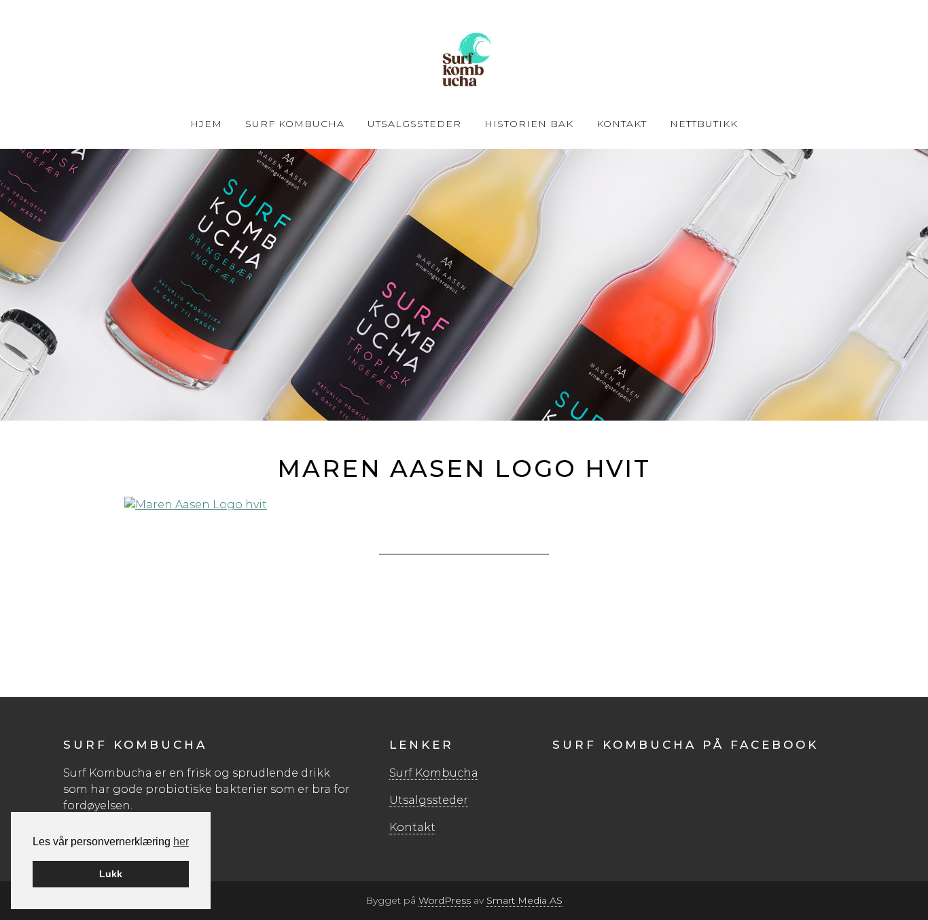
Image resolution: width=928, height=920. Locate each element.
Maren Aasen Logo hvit (464, 468)
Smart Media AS (524, 900)
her (181, 841)
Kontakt (412, 827)
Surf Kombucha (464, 61)
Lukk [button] (110, 873)
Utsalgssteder (428, 800)
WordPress (444, 900)
